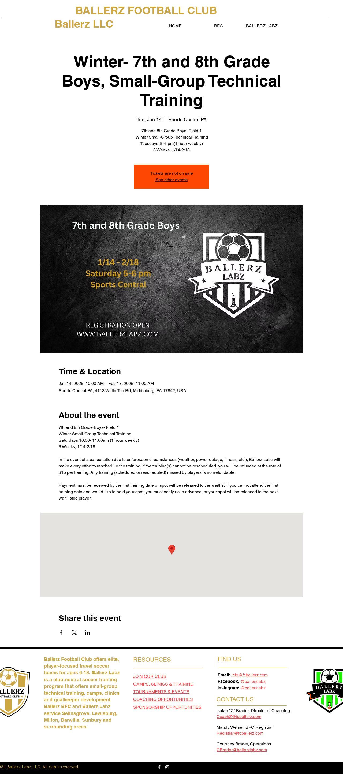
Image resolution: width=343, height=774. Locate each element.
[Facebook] (159, 767)
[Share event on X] (74, 632)
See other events (171, 179)
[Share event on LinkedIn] (87, 632)
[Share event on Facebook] (61, 632)
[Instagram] (167, 767)
